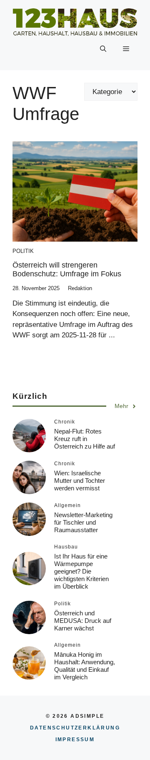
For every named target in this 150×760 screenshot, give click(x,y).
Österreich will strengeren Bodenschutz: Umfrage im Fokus (66, 269)
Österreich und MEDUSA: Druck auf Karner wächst (82, 621)
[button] (103, 49)
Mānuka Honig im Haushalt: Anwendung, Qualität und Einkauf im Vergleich (84, 666)
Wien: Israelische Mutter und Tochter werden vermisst (79, 480)
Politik (23, 251)
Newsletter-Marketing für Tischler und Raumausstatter (83, 522)
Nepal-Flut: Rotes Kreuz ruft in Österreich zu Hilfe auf (84, 439)
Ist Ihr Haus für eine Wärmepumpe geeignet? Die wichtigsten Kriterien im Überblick (81, 571)
